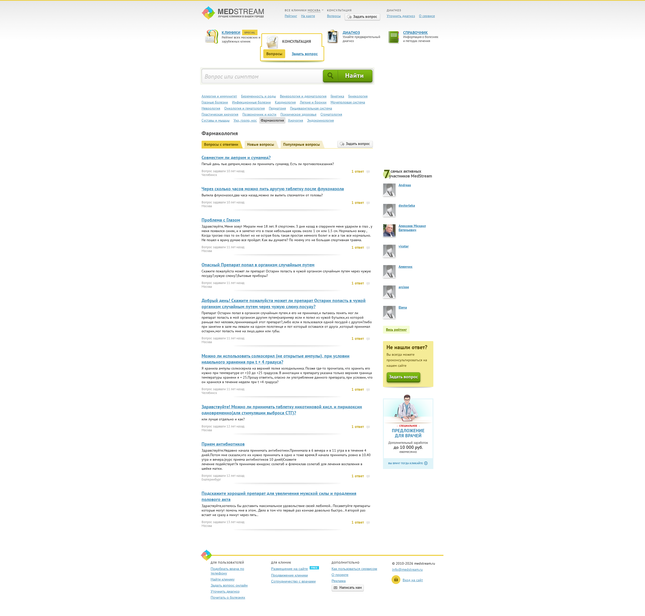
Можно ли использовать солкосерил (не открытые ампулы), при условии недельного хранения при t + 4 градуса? (275, 359)
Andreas (405, 185)
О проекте (340, 575)
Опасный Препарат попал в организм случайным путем (258, 265)
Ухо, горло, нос (245, 120)
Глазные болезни (215, 102)
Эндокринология (320, 120)
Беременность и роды (258, 96)
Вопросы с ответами (221, 144)
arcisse (404, 287)
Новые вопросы (260, 144)
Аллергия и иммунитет (219, 96)
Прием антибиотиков (223, 444)
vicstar (404, 246)
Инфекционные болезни (251, 102)
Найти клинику (223, 579)
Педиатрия (277, 108)
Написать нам (350, 587)
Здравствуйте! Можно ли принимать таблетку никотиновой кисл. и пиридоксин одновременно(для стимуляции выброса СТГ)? (282, 410)
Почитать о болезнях (228, 597)
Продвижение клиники (289, 575)
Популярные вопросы (301, 144)
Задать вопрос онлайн (229, 585)
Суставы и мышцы (216, 120)
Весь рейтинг (396, 329)
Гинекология (358, 96)
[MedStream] (233, 13)
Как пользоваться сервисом (354, 569)
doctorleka (407, 205)
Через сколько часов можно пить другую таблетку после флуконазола (273, 189)
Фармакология (272, 120)
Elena (403, 307)
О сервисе (427, 16)
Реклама (339, 581)
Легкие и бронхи (313, 102)
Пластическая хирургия (220, 114)
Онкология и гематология (244, 108)
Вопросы (334, 16)
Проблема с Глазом (221, 220)
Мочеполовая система (348, 102)
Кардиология (285, 102)
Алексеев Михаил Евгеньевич (412, 228)
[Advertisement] (413, 117)
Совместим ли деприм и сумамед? (236, 157)
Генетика (337, 96)
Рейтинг (291, 16)
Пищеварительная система (311, 108)
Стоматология (331, 114)
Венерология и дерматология (303, 96)
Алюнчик (405, 266)
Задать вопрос (365, 16)
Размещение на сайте (289, 569)
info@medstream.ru (407, 569)
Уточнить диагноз (401, 16)
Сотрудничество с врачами (293, 581)
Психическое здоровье (298, 114)
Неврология (211, 108)
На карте (308, 16)
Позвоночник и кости (259, 114)
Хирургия (295, 120)
